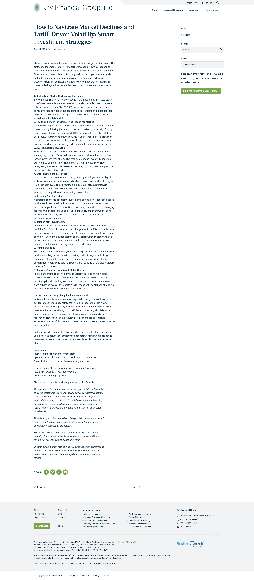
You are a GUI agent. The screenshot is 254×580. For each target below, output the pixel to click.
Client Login (211, 10)
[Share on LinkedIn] (59, 472)
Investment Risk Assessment (95, 520)
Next (135, 487)
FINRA (128, 542)
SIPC (135, 542)
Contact (194, 3)
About (155, 10)
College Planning (135, 517)
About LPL (62, 510)
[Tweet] (52, 472)
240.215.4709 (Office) (189, 519)
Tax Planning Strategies (93, 527)
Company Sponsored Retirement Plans (99, 524)
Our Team (185, 35)
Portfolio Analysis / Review (140, 514)
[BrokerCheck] (190, 544)
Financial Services (173, 10)
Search (184, 44)
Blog (188, 3)
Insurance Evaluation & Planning (96, 517)
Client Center (40, 517)
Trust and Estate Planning (139, 520)
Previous (42, 487)
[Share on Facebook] (46, 472)
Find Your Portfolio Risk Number (200, 91)
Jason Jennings (58, 49)
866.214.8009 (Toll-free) (190, 523)
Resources (192, 10)
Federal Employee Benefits (140, 527)
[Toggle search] (217, 2)
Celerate (106, 575)
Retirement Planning (91, 514)
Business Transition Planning (141, 524)
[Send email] (65, 472)
